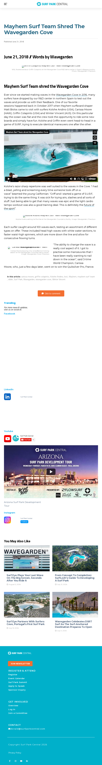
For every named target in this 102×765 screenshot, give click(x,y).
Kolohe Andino (56, 276)
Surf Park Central (26, 397)
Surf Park (18, 279)
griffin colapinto (42, 276)
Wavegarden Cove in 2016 (71, 94)
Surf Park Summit (17, 682)
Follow (24, 522)
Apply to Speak (16, 686)
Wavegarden (29, 279)
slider (10, 279)
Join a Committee (17, 713)
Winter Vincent (58, 279)
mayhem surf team (86, 276)
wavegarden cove (43, 279)
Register (12, 674)
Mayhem (72, 276)
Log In (11, 709)
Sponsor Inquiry (17, 690)
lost (66, 276)
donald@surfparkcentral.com (27, 729)
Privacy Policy (14, 753)
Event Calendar (16, 678)
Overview (13, 705)
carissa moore (27, 276)
